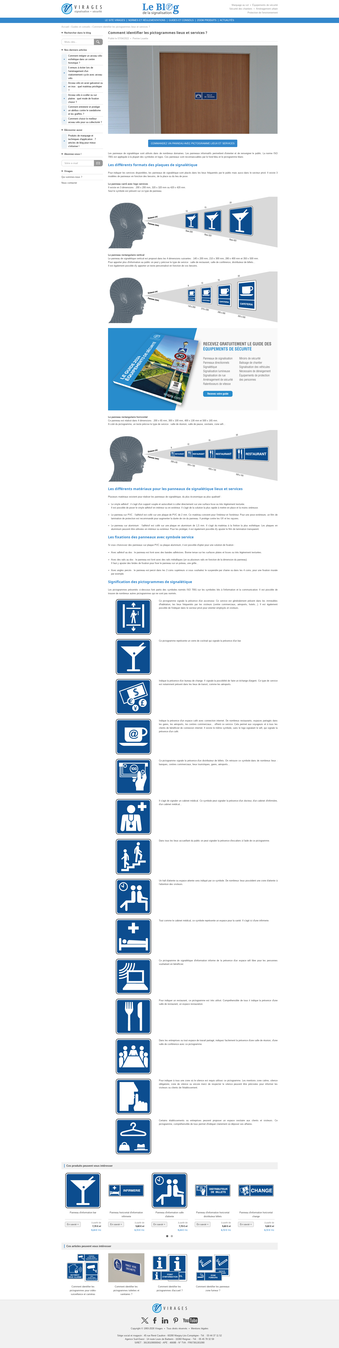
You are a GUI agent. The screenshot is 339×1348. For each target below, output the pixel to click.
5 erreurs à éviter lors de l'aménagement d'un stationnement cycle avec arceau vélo (83, 73)
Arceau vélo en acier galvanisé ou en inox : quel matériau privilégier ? (83, 86)
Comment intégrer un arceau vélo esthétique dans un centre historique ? (83, 59)
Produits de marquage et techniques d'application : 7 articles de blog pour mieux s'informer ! (80, 141)
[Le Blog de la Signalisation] (161, 8)
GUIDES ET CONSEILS (181, 20)
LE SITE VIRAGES (115, 20)
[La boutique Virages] (81, 8)
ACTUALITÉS (227, 20)
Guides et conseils (80, 26)
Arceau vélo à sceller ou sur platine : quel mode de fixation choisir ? (81, 98)
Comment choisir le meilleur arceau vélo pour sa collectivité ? (83, 120)
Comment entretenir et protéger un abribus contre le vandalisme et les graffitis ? (82, 110)
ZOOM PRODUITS (206, 20)
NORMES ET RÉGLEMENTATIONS (146, 20)
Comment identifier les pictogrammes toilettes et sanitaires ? (126, 1290)
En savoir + (73, 1224)
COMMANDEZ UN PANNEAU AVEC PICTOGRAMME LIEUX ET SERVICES (192, 143)
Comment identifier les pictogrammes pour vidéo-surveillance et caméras (83, 1290)
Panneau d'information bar (83, 1212)
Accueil (65, 26)
